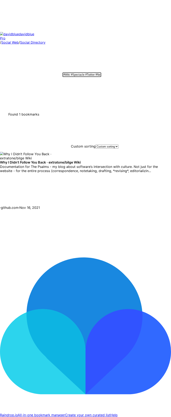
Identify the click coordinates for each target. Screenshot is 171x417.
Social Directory (32, 42)
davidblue (17, 36)
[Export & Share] (139, 91)
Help (114, 415)
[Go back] (31, 30)
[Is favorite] (31, 203)
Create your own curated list (87, 415)
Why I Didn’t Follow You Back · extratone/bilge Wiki (40, 154)
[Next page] (94, 239)
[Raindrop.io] (85, 411)
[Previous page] (31, 239)
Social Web (10, 42)
